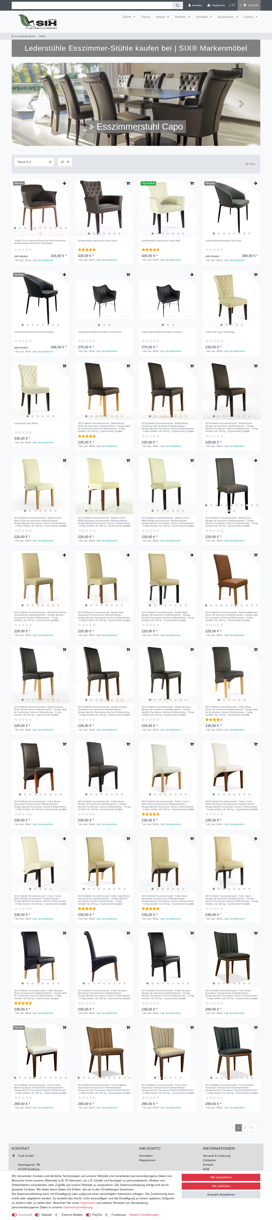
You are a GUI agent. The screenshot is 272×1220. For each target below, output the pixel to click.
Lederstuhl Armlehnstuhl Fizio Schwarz (34, 332)
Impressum (87, 1202)
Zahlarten (209, 1160)
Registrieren (147, 1160)
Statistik (46, 1214)
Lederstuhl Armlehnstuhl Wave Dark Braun (100, 332)
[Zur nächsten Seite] (257, 1127)
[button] (30, 104)
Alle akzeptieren (221, 1177)
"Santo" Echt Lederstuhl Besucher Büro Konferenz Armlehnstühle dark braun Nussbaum (40, 241)
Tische (145, 17)
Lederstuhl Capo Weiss (26, 423)
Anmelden (146, 1155)
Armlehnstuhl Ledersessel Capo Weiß (161, 240)
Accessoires (226, 17)
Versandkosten (45, 260)
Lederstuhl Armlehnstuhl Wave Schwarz (162, 332)
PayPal (97, 1214)
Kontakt (208, 1164)
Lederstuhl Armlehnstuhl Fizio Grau (223, 240)
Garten (249, 17)
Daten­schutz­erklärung (78, 1207)
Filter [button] (252, 164)
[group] (40, 208)
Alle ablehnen (221, 1186)
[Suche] (177, 5)
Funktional (119, 1214)
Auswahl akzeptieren (221, 1194)
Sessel (161, 17)
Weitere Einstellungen (144, 1214)
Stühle (127, 17)
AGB (206, 1169)
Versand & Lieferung (216, 1155)
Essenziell (25, 1214)
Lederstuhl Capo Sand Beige (220, 332)
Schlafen (202, 17)
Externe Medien (72, 1214)
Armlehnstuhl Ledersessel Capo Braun (98, 240)
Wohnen (181, 17)
